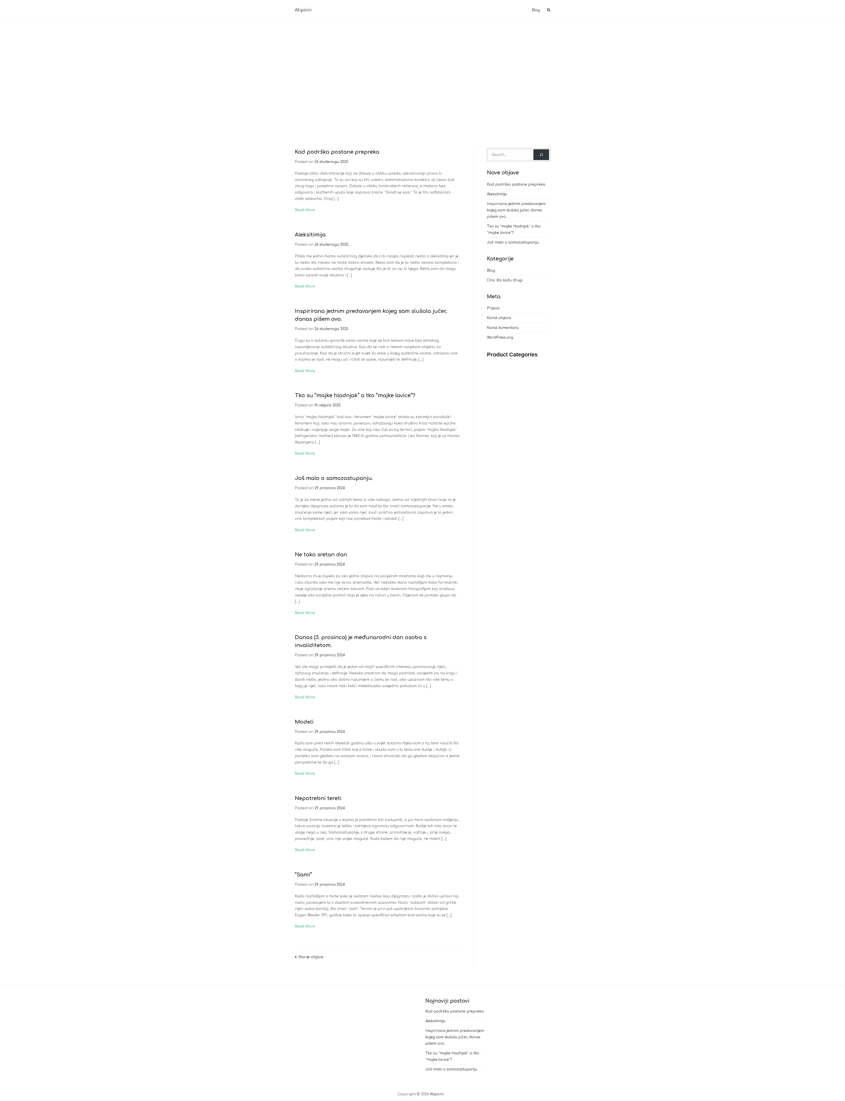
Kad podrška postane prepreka (337, 152)
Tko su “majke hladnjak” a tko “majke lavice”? (355, 395)
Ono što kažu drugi (504, 280)
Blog (536, 10)
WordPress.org (500, 337)
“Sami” (303, 875)
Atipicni (303, 10)
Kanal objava (499, 318)
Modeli (304, 722)
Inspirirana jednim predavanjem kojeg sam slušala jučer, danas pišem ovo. (516, 210)
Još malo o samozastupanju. (334, 478)
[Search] (541, 154)
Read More (305, 210)
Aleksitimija (310, 235)
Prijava (493, 308)
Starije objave (310, 957)
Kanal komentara (502, 328)
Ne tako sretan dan (321, 555)
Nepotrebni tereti (318, 798)
